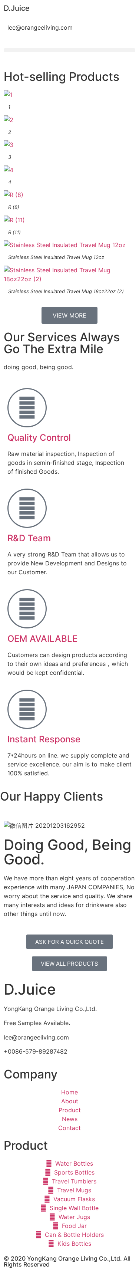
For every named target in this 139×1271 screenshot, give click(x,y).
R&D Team (29, 538)
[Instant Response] (27, 709)
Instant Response (43, 739)
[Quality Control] (27, 407)
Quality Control (39, 437)
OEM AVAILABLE (42, 638)
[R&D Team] (27, 508)
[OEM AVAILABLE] (27, 608)
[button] (69, 50)
